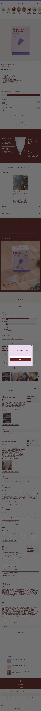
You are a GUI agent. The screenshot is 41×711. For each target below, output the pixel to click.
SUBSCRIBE (20, 359)
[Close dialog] (31, 346)
